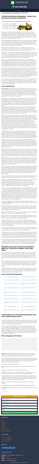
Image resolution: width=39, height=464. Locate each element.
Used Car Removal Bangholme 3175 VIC (29, 298)
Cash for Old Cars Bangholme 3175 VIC (28, 276)
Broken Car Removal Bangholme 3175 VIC (29, 302)
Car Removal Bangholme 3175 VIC (10, 292)
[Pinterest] (9, 448)
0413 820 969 (21, 7)
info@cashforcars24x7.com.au (11, 458)
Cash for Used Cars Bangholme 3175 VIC (29, 279)
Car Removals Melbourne (7, 439)
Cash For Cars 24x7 (22, 2)
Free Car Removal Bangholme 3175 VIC (11, 298)
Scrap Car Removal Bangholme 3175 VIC (12, 295)
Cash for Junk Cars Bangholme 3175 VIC (12, 283)
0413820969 (7, 456)
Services (3, 423)
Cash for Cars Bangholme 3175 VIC (11, 276)
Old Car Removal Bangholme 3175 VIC (28, 292)
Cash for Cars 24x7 (19, 462)
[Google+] (14, 448)
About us (3, 422)
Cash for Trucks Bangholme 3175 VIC (11, 306)
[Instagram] (12, 448)
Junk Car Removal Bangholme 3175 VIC (28, 295)
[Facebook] (2, 448)
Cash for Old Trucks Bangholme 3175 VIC (29, 306)
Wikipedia (3, 245)
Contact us (4, 427)
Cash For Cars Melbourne (7, 437)
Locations (3, 425)
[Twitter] (5, 448)
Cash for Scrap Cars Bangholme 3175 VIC (12, 279)
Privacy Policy (4, 429)
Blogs (3, 420)
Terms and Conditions (6, 430)
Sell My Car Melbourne (6, 440)
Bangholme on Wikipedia (5, 391)
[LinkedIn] (7, 448)
